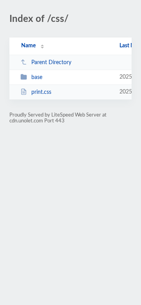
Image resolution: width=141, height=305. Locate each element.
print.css (41, 92)
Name (28, 45)
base (36, 77)
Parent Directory (51, 62)
